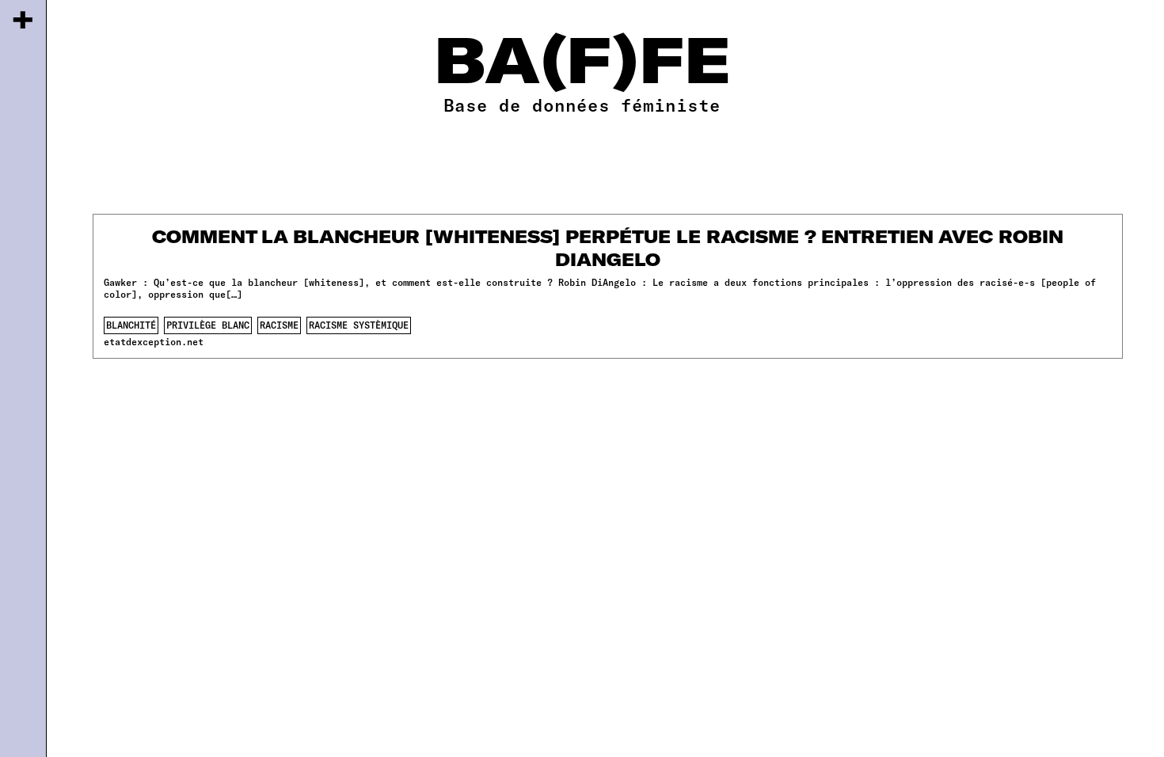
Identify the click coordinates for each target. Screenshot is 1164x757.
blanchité (131, 324)
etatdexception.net (154, 341)
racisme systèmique (359, 324)
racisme (279, 324)
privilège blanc (207, 324)
